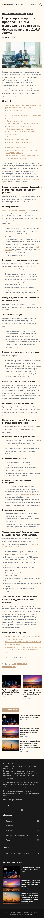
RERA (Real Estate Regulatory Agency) (15, 210)
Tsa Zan (7, 37)
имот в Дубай (21, 664)
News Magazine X (28, 915)
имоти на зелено (28, 494)
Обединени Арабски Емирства (14, 14)
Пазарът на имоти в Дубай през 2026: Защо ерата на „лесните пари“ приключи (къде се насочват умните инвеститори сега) (30, 745)
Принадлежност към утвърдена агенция (22, 113)
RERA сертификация (14, 110)
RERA (13, 664)
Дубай (30, 14)
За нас (8, 805)
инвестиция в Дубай (9, 667)
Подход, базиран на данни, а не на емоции (22, 124)
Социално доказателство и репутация (21, 129)
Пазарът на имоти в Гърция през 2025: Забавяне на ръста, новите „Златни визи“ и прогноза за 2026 (23, 649)
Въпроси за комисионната (16, 147)
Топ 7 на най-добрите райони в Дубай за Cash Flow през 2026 (11, 692)
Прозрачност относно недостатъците (20, 126)
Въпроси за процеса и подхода (18, 139)
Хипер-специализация (15, 121)
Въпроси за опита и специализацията (21, 137)
